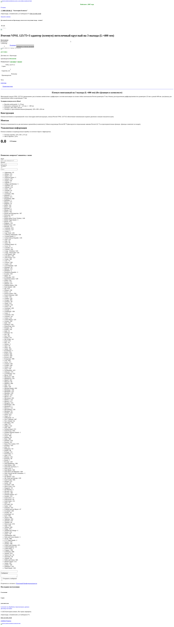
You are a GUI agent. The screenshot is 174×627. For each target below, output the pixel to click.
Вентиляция (4, 40)
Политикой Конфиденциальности (26, 583)
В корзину (13, 45)
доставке (13, 61)
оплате (20, 61)
